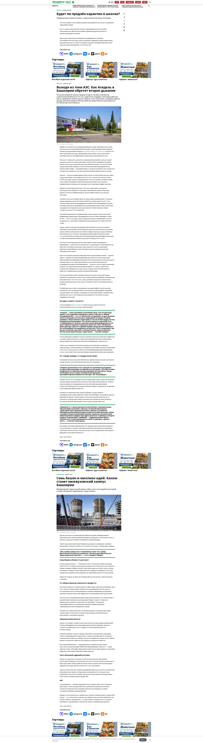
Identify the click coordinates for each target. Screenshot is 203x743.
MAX (145, 2)
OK (122, 2)
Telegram (129, 2)
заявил (86, 555)
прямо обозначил (77, 305)
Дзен (138, 2)
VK (116, 2)
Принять (142, 740)
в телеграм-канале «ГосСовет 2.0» (94, 151)
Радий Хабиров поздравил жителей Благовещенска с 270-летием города (107, 6)
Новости (55, 6)
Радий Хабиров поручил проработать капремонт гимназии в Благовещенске (84, 6)
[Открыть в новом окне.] (64, 54)
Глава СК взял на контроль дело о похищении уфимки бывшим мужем (132, 6)
